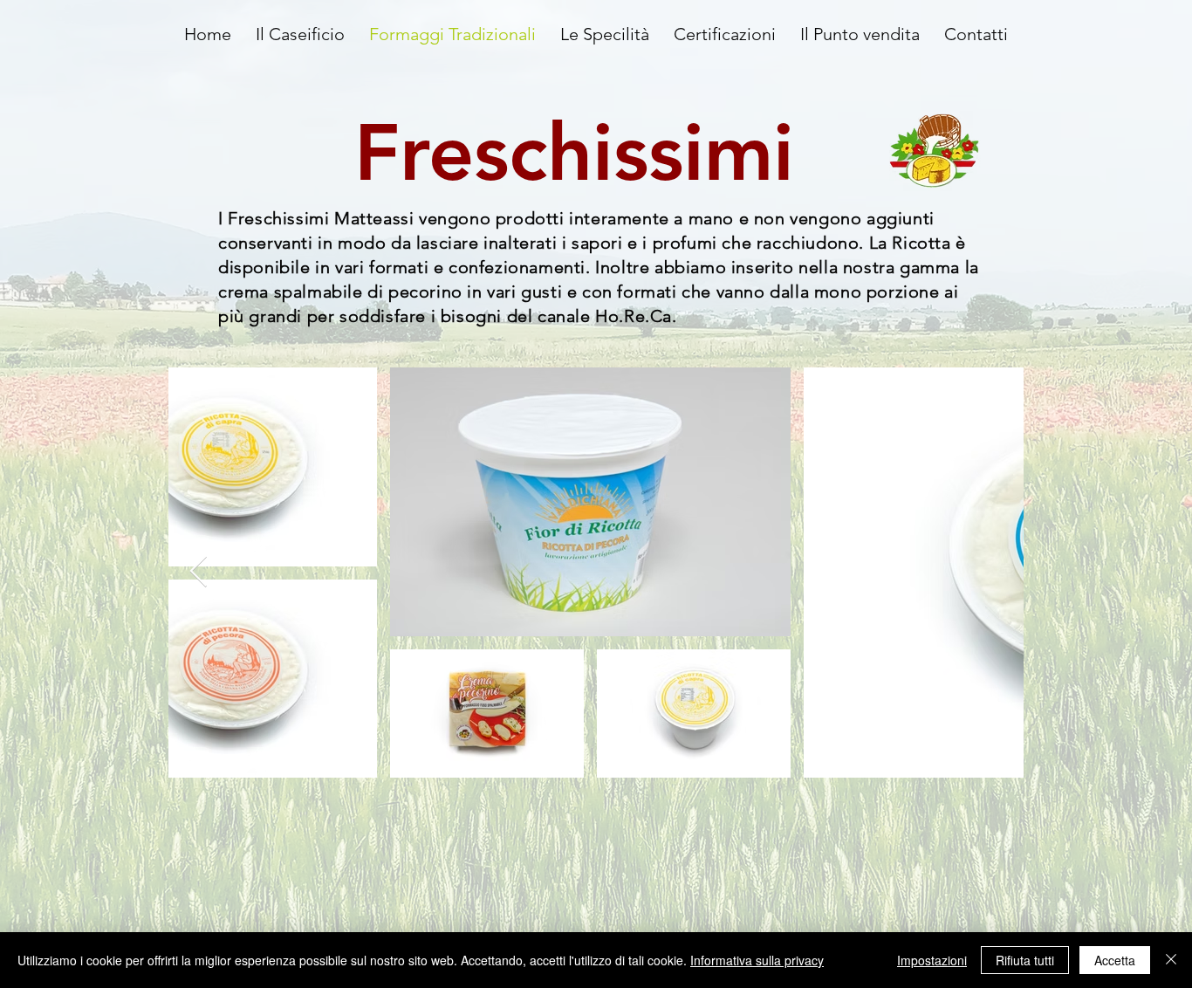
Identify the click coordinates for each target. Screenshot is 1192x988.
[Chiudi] (1171, 960)
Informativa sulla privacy (757, 960)
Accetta (1114, 960)
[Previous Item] (198, 572)
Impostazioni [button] (932, 960)
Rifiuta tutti (1025, 960)
